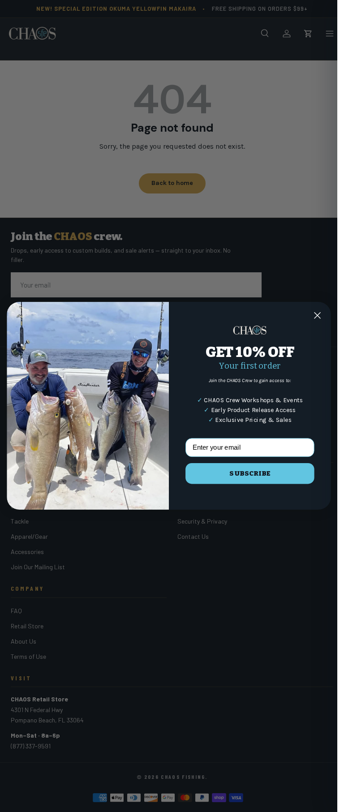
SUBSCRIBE (249, 473)
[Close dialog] (317, 315)
